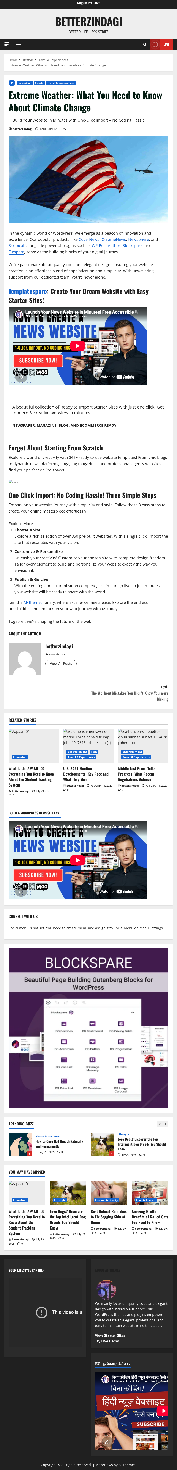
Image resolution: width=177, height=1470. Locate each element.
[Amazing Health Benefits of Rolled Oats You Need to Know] (150, 1193)
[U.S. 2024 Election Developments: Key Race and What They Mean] (88, 746)
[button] (6, 44)
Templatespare (28, 291)
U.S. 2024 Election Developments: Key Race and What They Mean (86, 774)
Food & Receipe (146, 1200)
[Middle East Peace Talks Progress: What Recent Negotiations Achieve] (143, 746)
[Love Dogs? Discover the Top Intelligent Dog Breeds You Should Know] (68, 1193)
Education (25, 83)
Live (166, 44)
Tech (94, 751)
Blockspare (132, 245)
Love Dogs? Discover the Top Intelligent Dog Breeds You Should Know (102, 1144)
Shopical (16, 245)
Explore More (21, 523)
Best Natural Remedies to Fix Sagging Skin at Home (109, 1217)
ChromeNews (113, 239)
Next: (129, 693)
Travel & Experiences (60, 83)
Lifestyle (123, 1134)
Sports (39, 83)
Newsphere (138, 239)
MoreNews (104, 1464)
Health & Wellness (48, 1136)
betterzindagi (88, 21)
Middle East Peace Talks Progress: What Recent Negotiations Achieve (136, 774)
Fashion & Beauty (106, 1200)
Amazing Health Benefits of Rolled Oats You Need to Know (150, 1217)
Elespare (16, 251)
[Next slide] (165, 1124)
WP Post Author (106, 245)
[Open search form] (145, 44)
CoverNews (89, 239)
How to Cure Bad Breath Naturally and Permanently (20, 1144)
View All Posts (61, 663)
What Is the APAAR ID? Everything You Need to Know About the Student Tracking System (31, 777)
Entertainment (77, 751)
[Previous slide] (160, 1124)
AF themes (33, 602)
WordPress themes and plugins (120, 1314)
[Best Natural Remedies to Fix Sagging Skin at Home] (109, 1193)
